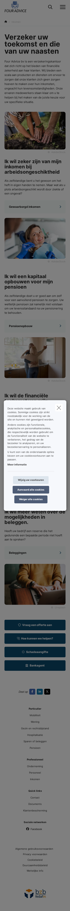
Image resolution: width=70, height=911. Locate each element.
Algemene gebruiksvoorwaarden (34, 848)
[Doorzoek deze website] (50, 7)
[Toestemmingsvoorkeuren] (15, 904)
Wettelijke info (35, 870)
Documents (35, 803)
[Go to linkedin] (40, 691)
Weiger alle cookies (31, 499)
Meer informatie (17, 464)
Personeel (35, 772)
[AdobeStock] (35, 238)
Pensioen (35, 747)
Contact (35, 797)
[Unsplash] (35, 584)
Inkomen (35, 779)
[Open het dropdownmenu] (62, 7)
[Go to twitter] (48, 691)
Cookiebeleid (35, 859)
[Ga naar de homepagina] (18, 7)
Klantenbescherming (35, 810)
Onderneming (35, 766)
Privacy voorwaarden (35, 854)
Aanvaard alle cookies (30, 489)
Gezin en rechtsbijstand (35, 728)
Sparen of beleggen (35, 741)
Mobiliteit (35, 715)
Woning (35, 721)
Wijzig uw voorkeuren (31, 479)
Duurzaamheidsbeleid (35, 865)
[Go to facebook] (33, 691)
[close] (59, 407)
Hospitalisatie (35, 734)
